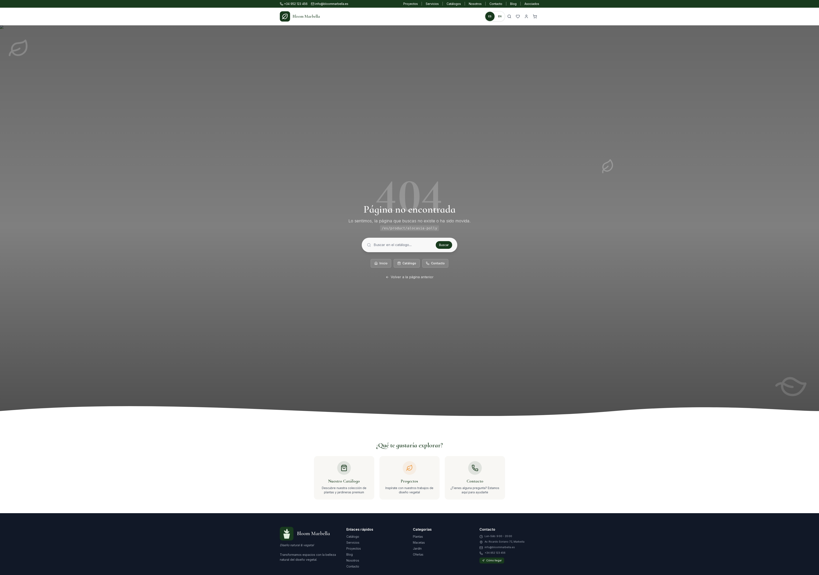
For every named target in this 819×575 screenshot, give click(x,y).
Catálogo (409, 263)
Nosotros (475, 4)
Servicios (432, 4)
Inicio (383, 263)
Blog (513, 4)
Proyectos (410, 4)
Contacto (495, 4)
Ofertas (418, 554)
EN (500, 16)
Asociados (531, 4)
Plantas (418, 536)
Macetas (419, 542)
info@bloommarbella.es (331, 4)
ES (490, 16)
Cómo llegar (494, 560)
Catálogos (454, 4)
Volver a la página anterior (412, 277)
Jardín (417, 548)
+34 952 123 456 (296, 4)
